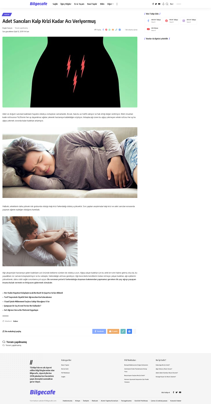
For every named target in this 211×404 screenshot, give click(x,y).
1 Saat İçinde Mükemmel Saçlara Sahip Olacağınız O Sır (27, 301)
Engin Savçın (7, 28)
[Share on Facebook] (103, 29)
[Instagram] (188, 21)
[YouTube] (159, 4)
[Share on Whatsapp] (109, 29)
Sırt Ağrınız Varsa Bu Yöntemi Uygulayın (21, 310)
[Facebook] (153, 4)
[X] (156, 4)
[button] (117, 4)
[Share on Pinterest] (106, 29)
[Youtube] (152, 29)
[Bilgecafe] (39, 4)
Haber (15, 321)
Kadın (6, 14)
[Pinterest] (170, 21)
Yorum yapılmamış (21, 28)
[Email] (113, 29)
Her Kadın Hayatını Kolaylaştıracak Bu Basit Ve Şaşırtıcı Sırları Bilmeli (33, 293)
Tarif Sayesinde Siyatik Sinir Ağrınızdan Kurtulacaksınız (28, 297)
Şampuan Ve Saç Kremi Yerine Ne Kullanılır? (22, 306)
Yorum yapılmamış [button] (13, 345)
